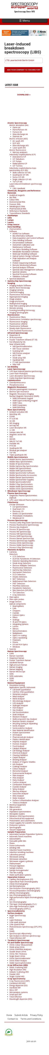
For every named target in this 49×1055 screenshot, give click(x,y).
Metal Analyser (19, 698)
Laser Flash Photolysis (18, 373)
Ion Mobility (13, 367)
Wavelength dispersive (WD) (20, 999)
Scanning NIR (18, 351)
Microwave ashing (16, 857)
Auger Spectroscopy (17, 915)
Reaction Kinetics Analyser (23, 721)
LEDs (10, 218)
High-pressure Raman (18, 665)
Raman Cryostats (16, 656)
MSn (11, 437)
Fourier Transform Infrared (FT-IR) (23, 339)
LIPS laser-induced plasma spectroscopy (25, 371)
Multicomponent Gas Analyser (25, 719)
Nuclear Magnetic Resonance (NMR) (24, 396)
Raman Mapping (16, 669)
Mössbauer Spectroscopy (19, 491)
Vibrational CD (18, 518)
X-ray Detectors (19, 595)
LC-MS (12, 430)
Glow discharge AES (21, 145)
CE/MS (12, 416)
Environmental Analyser (22, 773)
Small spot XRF (15, 994)
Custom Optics (19, 615)
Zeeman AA (17, 136)
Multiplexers (17, 633)
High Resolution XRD (17, 969)
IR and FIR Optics (20, 622)
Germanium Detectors (22, 572)
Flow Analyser (18, 778)
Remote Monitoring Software (24, 265)
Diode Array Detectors (22, 563)
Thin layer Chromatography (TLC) (23, 904)
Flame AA (16, 127)
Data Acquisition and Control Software (28, 238)
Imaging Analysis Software (20, 285)
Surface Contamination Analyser (26, 800)
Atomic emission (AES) (18, 138)
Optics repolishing (20, 638)
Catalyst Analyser (20, 748)
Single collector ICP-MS (22, 179)
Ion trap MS (14, 425)
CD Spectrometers (20, 507)
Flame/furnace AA (20, 129)
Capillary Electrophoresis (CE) (21, 879)
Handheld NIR (18, 360)
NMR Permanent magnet (23, 398)
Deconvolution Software (22, 242)
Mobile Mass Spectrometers (20, 461)
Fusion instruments (17, 845)
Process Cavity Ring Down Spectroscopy (25, 522)
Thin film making (16, 872)
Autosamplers (15, 838)
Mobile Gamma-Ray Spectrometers (23, 466)
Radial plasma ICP (20, 163)
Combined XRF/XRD (17, 983)
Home (9, 1015)
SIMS (11, 929)
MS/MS (12, 439)
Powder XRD (14, 974)
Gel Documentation (21, 712)
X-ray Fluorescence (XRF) (19, 981)
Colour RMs (14, 199)
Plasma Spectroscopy (17, 493)
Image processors (16, 301)
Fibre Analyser (18, 775)
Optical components (17, 604)
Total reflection (15, 997)
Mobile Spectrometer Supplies (21, 479)
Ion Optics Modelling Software (25, 249)
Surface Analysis (15, 913)
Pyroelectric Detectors (22, 588)
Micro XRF (13, 990)
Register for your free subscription (17, 109)
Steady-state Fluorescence (20, 328)
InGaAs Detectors (20, 577)
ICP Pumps (17, 161)
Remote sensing (16, 308)
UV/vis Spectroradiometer (19, 958)
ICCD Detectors (19, 574)
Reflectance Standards (18, 211)
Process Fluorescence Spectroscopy (24, 525)
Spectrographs (15, 827)
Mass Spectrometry (16, 409)
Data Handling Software (22, 240)
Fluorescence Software (18, 326)
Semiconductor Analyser (22, 728)
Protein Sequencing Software (24, 263)
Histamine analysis (20, 694)
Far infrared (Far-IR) (17, 342)
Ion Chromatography (17, 902)
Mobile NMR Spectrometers (20, 470)
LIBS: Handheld (19, 188)
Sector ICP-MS (18, 177)
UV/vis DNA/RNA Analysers (20, 949)
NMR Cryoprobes (20, 405)
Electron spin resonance (19, 391)
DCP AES (16, 143)
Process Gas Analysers (18, 527)
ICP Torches (17, 166)
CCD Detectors (19, 556)
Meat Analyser (18, 696)
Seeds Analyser (19, 726)
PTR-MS (12, 446)
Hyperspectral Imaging (18, 297)
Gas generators (15, 809)
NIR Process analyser (21, 353)
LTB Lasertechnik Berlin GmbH (19, 60)
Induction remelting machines (21, 852)
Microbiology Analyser (22, 701)
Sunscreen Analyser (20, 793)
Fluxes (12, 843)
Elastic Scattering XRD (18, 967)
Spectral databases (17, 278)
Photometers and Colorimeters (22, 820)
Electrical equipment (17, 805)
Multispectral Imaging (18, 303)
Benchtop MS (14, 414)
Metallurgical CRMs (17, 206)
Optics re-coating (20, 635)
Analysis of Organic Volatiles (24, 762)
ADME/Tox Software (21, 233)
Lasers (11, 222)
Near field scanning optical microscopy (25, 306)
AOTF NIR (17, 355)
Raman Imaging (15, 667)
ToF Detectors (18, 592)
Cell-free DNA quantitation (23, 692)
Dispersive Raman (16, 658)
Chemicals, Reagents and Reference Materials (24, 191)
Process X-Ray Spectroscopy (21, 547)
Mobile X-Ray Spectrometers (21, 484)
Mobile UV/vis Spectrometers (21, 488)
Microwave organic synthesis (21, 861)
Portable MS (14, 443)
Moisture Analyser (20, 717)
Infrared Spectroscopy (18, 333)
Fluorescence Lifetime (18, 324)
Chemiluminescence (17, 382)
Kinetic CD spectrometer (23, 513)
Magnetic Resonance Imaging (21, 394)
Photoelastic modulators (23, 516)
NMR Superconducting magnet (25, 400)
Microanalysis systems (18, 992)
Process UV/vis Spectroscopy (21, 543)
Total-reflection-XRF (17, 938)
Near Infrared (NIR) (17, 344)
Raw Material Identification (23, 730)
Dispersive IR (14, 335)
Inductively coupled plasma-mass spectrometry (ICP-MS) (22, 169)
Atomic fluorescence (17, 150)
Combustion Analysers (22, 784)
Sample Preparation (17, 832)
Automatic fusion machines (20, 836)
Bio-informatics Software (23, 236)
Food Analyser (18, 746)
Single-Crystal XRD (16, 976)
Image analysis (15, 299)
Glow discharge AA (20, 134)
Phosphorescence (16, 385)
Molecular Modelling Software (25, 254)
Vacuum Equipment (17, 829)
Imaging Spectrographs (18, 312)
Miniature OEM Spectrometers (21, 816)
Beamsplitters (18, 606)
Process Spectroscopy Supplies (22, 540)
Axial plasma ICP (19, 157)
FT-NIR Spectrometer (21, 362)
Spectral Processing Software (24, 274)
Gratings (16, 619)
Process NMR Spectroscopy (20, 536)
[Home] (24, 8)
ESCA (11, 918)
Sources (12, 649)
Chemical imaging (16, 292)
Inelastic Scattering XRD (19, 972)
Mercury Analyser (20, 791)
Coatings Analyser (20, 766)
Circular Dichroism (16, 504)
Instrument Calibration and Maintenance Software (23, 246)
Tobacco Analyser (20, 802)
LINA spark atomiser (17, 922)
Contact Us (13, 1018)
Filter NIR (16, 364)
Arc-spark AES (18, 141)
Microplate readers (17, 814)
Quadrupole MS (15, 448)
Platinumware (15, 863)
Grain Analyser (18, 714)
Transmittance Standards (19, 213)
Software (13, 231)
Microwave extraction (18, 859)
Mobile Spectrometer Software (22, 473)
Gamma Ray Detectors (22, 570)
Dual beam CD (18, 509)
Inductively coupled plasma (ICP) (22, 154)
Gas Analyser (18, 710)
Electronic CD (18, 511)
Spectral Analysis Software (23, 267)
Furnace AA (17, 132)
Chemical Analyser (20, 753)
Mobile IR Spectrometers (19, 464)
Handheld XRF (15, 988)
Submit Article (21, 1015)
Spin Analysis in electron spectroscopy (24, 936)
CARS (11, 653)
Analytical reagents (17, 195)
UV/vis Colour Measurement (20, 945)
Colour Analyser (19, 768)
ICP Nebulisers (18, 159)
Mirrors (15, 628)
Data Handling (14, 227)
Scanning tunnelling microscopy (22, 310)
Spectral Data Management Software (28, 269)
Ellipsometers (14, 807)
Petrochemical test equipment (21, 818)
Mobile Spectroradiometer (20, 482)
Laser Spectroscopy (16, 369)
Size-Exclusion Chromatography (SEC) (24, 888)
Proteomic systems (17, 825)
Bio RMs (12, 197)
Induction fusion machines (20, 850)
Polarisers (17, 640)
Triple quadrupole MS (18, 455)
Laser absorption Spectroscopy (22, 376)
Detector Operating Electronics (25, 561)
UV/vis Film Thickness (18, 954)
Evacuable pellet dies (17, 841)
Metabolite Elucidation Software (26, 251)
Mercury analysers (20, 152)
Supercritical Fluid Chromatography (23, 881)
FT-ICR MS (13, 418)
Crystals (16, 613)
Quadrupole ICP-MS (21, 175)
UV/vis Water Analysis (18, 960)
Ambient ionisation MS (18, 412)
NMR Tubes (17, 403)
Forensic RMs (14, 204)
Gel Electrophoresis (17, 886)
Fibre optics (14, 597)
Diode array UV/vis (16, 947)
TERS (11, 680)
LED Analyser (18, 703)
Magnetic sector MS (17, 434)
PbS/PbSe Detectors (21, 586)
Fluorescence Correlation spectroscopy (25, 319)
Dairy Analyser (18, 780)
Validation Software (20, 276)
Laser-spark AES (19, 148)
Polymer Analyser (20, 741)
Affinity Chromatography (19, 893)
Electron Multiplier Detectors (24, 565)
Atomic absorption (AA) (18, 125)
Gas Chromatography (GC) (20, 895)
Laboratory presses (17, 854)
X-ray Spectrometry (16, 978)
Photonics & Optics (16, 549)
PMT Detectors (19, 583)
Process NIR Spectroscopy (20, 534)
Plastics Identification (21, 739)
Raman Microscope (17, 671)
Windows (16, 647)
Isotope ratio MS (16, 432)
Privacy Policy (36, 1015)
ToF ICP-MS (17, 181)
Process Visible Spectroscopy (21, 545)
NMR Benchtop (19, 407)
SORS (11, 678)
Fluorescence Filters (17, 317)
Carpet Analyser (19, 757)
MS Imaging (14, 423)
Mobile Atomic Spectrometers (21, 459)
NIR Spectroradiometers (22, 346)
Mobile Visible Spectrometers (21, 486)
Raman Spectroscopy (17, 651)
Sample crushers (16, 868)
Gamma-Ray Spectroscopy (19, 281)
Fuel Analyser (18, 708)
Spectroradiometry (16, 911)
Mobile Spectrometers (18, 457)
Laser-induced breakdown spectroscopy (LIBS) (25, 185)
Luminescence (14, 380)
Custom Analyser (19, 782)
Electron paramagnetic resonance (23, 389)
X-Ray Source (13, 224)
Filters (15, 617)
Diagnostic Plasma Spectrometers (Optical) (23, 496)
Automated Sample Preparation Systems (26, 834)
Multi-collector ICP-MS (22, 172)
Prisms (15, 642)
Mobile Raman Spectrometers (21, 477)
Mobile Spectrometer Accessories (23, 475)
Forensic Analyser (20, 744)
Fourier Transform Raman (20, 660)
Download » (23, 95)
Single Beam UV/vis (17, 956)
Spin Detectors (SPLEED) (23, 590)
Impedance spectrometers (20, 811)
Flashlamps (13, 215)
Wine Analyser (18, 796)
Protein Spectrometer (21, 732)
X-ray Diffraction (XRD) (18, 965)
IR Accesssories (15, 337)
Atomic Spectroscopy (17, 123)
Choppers (16, 610)
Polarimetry (13, 502)
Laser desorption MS (17, 428)
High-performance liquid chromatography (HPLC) (26, 898)
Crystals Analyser (19, 787)
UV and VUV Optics (20, 644)
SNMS (11, 931)
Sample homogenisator (19, 870)
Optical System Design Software (26, 256)
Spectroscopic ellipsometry (20, 933)
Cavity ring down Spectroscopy (21, 378)
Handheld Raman (16, 662)
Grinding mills (14, 848)
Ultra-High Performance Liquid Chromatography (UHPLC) (21, 907)
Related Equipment (16, 683)
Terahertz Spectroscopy (19, 940)
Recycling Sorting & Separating (25, 723)
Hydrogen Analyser (20, 705)
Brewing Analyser (20, 759)
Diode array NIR (19, 358)
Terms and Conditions (30, 1018)
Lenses (15, 626)
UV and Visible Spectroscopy (20, 942)
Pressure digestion (16, 866)
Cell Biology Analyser (21, 750)
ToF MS (12, 452)
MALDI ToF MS (15, 441)
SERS (11, 674)
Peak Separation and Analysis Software (24, 259)
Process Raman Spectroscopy (21, 538)
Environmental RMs (17, 202)
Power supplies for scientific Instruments (25, 823)
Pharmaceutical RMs (17, 208)
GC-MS (12, 421)
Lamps (11, 220)
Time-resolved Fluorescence (20, 330)
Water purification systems (20, 875)
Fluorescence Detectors (22, 568)
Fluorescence (13, 315)
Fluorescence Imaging (18, 321)
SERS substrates (16, 676)
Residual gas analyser (18, 450)
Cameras (13, 552)
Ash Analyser (18, 764)
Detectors (13, 554)
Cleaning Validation (20, 755)
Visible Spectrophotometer (20, 963)
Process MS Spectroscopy (20, 531)
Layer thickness (15, 920)
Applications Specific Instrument (22, 687)
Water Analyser (19, 798)
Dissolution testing (17, 685)
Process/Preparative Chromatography (24, 890)
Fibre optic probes (16, 599)
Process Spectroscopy (18, 520)
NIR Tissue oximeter (21, 348)
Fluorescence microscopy (19, 294)
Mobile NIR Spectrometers (20, 468)
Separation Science (16, 877)
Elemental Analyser (20, 771)
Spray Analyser (18, 789)
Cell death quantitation (22, 689)
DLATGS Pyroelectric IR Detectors (26, 558)
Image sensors (15, 601)
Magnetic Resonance (17, 387)
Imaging (11, 283)
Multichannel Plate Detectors (24, 581)
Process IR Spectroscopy (19, 529)
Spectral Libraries (20, 272)
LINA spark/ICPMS (16, 924)
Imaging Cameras (16, 290)
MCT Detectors (19, 579)
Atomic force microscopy (19, 288)
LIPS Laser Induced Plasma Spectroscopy (26, 500)
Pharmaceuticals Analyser (23, 737)
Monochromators (20, 631)
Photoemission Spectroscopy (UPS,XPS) (25, 927)
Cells (14, 608)
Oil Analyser (17, 735)
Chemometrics (15, 229)
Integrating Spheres (20, 624)
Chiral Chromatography (18, 884)
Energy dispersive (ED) (18, 985)
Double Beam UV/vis (17, 951)
